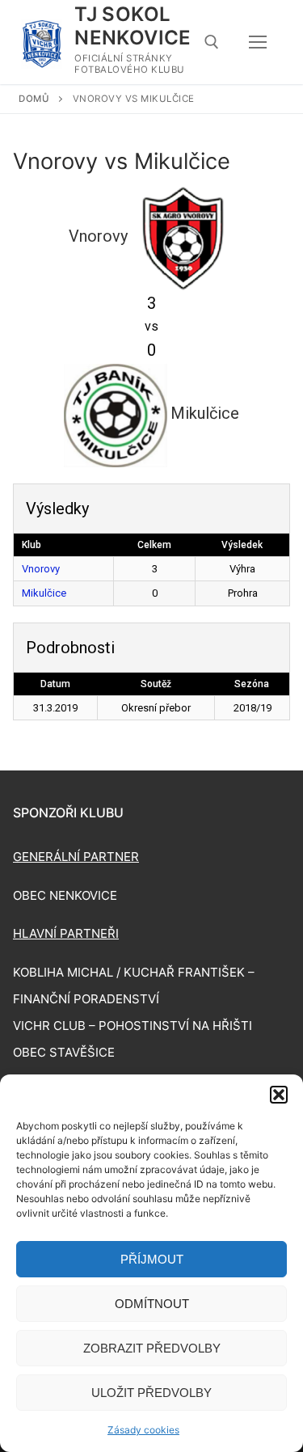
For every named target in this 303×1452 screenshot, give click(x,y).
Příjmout (151, 1259)
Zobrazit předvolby (152, 1348)
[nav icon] (258, 42)
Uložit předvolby (151, 1392)
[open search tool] (211, 42)
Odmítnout (152, 1304)
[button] (279, 1095)
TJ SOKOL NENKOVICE (132, 25)
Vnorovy (41, 569)
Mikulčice (44, 593)
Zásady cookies (143, 1430)
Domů (34, 98)
